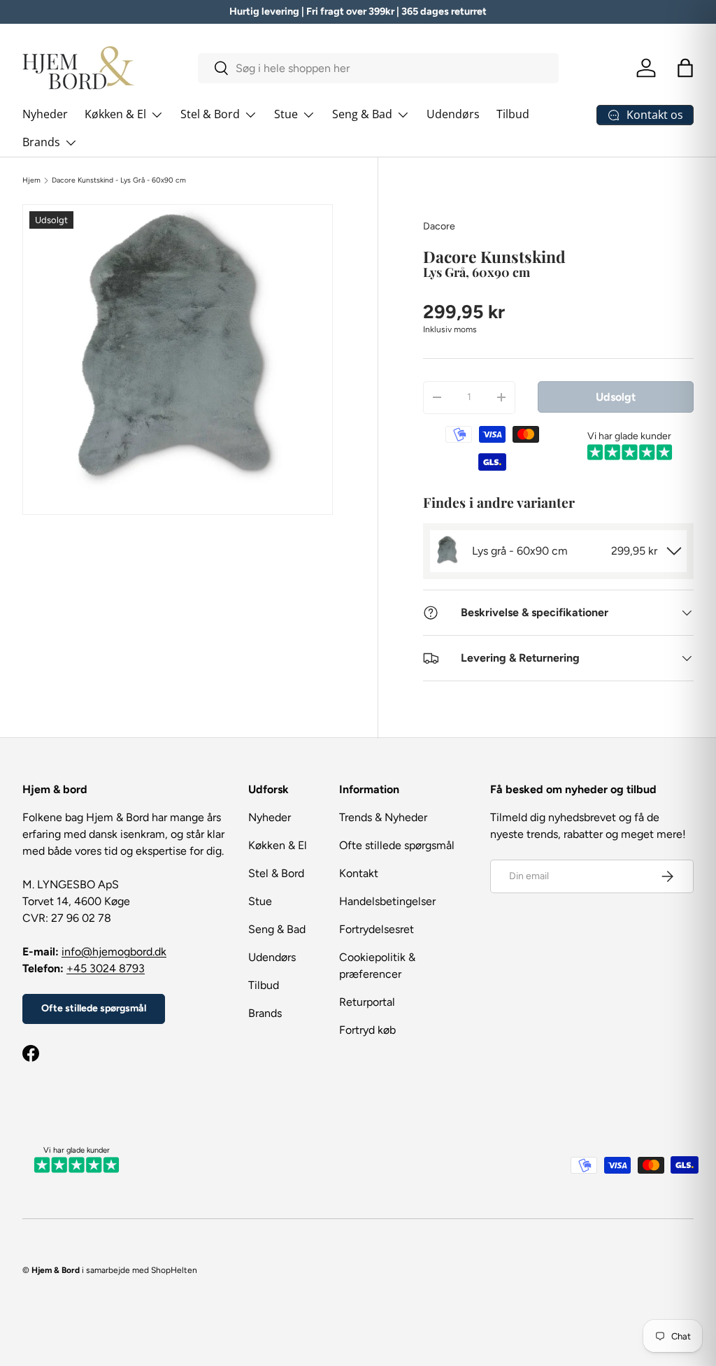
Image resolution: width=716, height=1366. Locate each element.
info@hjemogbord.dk (114, 951)
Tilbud (512, 114)
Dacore (439, 226)
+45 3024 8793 (105, 968)
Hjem (31, 180)
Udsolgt (616, 397)
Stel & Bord (276, 873)
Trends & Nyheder (383, 817)
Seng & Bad (277, 929)
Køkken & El (277, 845)
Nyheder (45, 114)
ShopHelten (174, 1270)
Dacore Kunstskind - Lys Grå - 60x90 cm (119, 180)
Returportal (367, 1002)
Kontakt (358, 873)
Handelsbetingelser (387, 901)
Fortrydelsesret (376, 929)
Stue (260, 901)
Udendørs (453, 114)
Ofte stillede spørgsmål (93, 1008)
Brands (265, 1013)
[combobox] (378, 68)
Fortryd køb (367, 1030)
